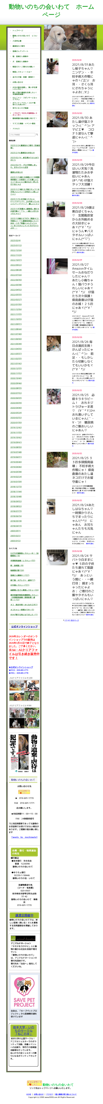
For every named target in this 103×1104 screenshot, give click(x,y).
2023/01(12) (16, 245)
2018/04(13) (16, 526)
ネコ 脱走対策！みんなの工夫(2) (24, 604)
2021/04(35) (16, 349)
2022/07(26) (16, 275)
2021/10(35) (16, 319)
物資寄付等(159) (17, 570)
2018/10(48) (16, 496)
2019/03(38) (16, 472)
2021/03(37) (16, 353)
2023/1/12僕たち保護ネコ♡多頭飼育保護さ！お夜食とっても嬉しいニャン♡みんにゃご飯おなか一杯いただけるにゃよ (24, 180)
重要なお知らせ (16, 172)
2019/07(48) (16, 452)
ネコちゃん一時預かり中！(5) (22, 609)
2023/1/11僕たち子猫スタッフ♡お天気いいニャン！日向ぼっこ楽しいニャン (24, 191)
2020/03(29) (16, 413)
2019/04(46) (16, 467)
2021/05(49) (16, 344)
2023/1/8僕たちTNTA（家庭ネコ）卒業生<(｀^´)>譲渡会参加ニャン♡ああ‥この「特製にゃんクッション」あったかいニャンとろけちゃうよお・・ (24, 223)
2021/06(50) (16, 339)
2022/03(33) (16, 294)
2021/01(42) (16, 363)
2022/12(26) (16, 250)
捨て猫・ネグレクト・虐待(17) (22, 580)
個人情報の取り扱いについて (66, 1094)
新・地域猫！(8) (16, 565)
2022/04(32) (16, 289)
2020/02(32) (16, 417)
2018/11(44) (16, 491)
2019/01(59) (16, 481)
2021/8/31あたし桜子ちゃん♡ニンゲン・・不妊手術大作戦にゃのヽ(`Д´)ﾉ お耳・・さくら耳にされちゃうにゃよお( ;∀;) (83, 78)
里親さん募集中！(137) (19, 575)
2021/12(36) (16, 309)
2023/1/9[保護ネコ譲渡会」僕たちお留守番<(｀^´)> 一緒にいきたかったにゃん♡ (24, 211)
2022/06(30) (16, 280)
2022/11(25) (16, 255)
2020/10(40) (16, 378)
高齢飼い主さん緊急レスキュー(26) (24, 590)
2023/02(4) (15, 240)
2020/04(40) (16, 408)
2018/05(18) (16, 521)
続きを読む (76, 195)
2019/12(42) (16, 427)
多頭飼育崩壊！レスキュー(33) (22, 560)
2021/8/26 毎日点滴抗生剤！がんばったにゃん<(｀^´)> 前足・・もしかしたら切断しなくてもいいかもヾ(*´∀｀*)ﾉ (83, 355)
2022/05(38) (16, 285)
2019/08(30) (16, 447)
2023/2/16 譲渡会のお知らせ (22, 152)
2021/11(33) (16, 314)
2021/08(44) (16, 329)
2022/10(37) (16, 260)
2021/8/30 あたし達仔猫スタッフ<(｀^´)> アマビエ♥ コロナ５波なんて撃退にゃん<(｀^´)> (83, 129)
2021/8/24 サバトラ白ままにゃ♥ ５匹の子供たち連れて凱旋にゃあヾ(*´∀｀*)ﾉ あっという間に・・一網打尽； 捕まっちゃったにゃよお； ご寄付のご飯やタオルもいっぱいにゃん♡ (83, 577)
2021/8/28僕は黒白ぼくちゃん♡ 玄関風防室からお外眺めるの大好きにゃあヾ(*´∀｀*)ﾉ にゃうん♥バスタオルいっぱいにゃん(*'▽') (83, 223)
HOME (28, 1094)
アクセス (49, 1094)
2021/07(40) (16, 334)
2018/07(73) (16, 511)
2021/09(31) (16, 324)
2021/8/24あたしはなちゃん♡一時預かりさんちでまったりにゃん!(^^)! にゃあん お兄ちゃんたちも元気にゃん (83, 519)
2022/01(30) (16, 304)
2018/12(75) (16, 486)
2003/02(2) (15, 536)
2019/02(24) (16, 476)
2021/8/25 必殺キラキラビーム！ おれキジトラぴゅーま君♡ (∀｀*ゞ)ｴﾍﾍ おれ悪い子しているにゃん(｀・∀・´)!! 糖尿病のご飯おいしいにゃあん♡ (83, 412)
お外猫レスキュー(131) (19, 585)
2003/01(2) (15, 541)
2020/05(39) (16, 403)
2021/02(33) (16, 358)
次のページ (75, 620)
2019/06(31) (16, 457)
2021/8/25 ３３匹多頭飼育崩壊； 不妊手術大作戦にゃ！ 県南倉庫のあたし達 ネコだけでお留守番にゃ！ (83, 470)
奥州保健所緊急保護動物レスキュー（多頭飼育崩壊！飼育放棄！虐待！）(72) (24, 597)
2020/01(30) (16, 422)
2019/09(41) (16, 442)
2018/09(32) (16, 501)
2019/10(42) (16, 437)
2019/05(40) (16, 462)
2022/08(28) (16, 270)
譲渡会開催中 (24, 915)
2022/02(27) (16, 299)
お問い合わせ (39, 1094)
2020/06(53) (16, 398)
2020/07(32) (16, 393)
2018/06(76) (16, 516)
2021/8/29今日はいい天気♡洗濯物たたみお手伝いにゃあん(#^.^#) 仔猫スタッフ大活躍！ (83, 174)
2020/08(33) (16, 388)
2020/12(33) (16, 368)
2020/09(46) (16, 383)
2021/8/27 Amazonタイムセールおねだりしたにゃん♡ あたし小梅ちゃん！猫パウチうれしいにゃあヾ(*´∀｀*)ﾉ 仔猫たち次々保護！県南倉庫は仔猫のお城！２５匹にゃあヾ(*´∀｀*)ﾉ (83, 288)
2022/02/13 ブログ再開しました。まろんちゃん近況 (23, 166)
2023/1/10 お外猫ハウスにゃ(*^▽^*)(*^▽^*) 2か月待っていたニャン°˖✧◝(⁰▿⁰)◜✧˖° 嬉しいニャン (24, 201)
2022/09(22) (16, 265)
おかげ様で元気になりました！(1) (24, 614)
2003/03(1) (15, 531)
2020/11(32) (16, 373)
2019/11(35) (16, 432)
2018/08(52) (16, 506)
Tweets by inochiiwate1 (24, 837)
